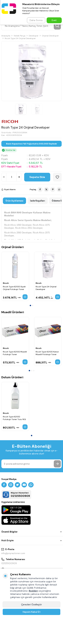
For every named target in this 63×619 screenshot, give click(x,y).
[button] (30, 305)
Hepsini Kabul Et (31, 611)
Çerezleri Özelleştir (31, 604)
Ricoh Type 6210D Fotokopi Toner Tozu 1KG (14, 418)
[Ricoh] (9, 121)
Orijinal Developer (50, 35)
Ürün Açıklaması (14, 200)
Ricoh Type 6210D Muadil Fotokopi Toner (15, 353)
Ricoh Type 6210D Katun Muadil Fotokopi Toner (47, 353)
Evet (54, 20)
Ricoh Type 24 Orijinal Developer (46, 288)
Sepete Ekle (37, 177)
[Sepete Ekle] (25, 296)
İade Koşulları (37, 200)
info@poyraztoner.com (13, 553)
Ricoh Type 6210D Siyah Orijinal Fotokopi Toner (14, 288)
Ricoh (6, 283)
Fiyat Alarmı (10, 189)
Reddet (33, 590)
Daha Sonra (36, 20)
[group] (31, 71)
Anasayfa (5, 35)
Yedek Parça (19, 35)
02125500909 (9, 563)
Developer (33, 35)
